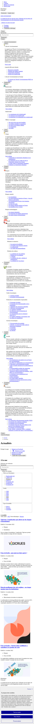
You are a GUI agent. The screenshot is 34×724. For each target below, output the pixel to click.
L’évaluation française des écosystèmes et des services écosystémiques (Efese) (19, 425)
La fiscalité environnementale (17, 297)
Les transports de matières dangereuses (18, 213)
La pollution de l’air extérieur (17, 253)
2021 (7, 498)
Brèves (8, 506)
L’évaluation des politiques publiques (17, 422)
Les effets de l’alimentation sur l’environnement (21, 362)
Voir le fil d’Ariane (5, 434)
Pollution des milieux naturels (15, 71)
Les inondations (12, 197)
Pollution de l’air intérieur (16, 255)
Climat (5, 129)
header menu (11, 13)
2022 (7, 497)
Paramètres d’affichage (9, 28)
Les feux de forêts (13, 204)
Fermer (3, 31)
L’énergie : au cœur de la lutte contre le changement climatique (19, 325)
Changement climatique (14, 72)
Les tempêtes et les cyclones (16, 207)
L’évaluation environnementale (16, 427)
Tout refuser (19, 717)
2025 (7, 492)
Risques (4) (9, 479)
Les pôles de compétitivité (16, 318)
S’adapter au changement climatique (17, 164)
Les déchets (12, 330)
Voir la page (8, 64)
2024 (7, 494)
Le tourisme (12, 327)
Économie (6, 262)
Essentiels (8, 509)
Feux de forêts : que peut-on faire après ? (14, 553)
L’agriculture (13, 329)
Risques (6, 166)
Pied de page (7, 6)
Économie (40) (10, 481)
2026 (7, 491)
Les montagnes (12, 126)
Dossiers (8, 508)
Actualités (6, 26)
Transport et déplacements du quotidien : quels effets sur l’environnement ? (20, 372)
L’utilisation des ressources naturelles (19, 306)
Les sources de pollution (16, 244)
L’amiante (12, 256)
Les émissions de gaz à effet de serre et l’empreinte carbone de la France (18, 161)
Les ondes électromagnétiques (17, 248)
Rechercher (3, 13)
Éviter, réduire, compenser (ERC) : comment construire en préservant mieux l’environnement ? (20, 429)
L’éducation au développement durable (19, 364)
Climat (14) (9, 477)
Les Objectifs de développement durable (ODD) (20, 420)
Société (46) (9, 483)
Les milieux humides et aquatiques (17, 124)
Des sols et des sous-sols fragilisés (17, 122)
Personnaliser (20, 721)
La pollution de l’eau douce (17, 261)
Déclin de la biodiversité (14, 74)
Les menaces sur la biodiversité (16, 115)
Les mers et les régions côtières (16, 125)
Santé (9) (8, 480)
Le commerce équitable (15, 309)
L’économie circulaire (15, 302)
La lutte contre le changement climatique (18, 163)
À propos (6, 25)
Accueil (5, 437)
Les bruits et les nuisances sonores (18, 245)
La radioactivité (14, 247)
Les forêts (11, 128)
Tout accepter (19, 713)
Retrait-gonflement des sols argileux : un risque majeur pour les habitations (16, 588)
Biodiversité (7, 82)
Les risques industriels (14, 212)
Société (6, 332)
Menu (5, 2)
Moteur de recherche (9, 4)
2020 (7, 500)
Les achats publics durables (16, 378)
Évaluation (6, 382)
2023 (7, 495)
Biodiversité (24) (10, 476)
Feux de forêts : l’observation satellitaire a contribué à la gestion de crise (14, 646)
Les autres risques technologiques (17, 215)
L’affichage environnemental (17, 308)
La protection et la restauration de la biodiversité (20, 117)
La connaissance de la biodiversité (17, 114)
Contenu (6, 3)
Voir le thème (8, 109)
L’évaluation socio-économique (16, 423)
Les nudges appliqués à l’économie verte (20, 316)
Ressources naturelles (13, 70)
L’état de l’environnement (10, 42)
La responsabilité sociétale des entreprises (19, 368)
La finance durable (14, 295)
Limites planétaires (14, 377)
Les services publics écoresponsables (18, 369)
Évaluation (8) (9, 484)
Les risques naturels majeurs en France (18, 205)
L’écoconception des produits (17, 323)
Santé (5, 216)
